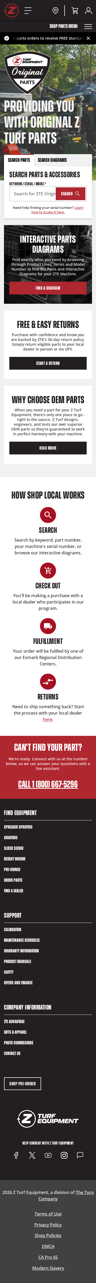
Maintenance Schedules (22, 940)
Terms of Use (48, 1214)
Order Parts (13, 880)
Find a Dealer (13, 890)
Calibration (12, 929)
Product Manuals (17, 961)
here (47, 719)
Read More (48, 448)
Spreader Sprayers (18, 827)
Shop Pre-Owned (22, 1083)
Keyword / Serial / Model (28, 184)
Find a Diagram (48, 288)
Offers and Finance (18, 982)
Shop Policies (48, 1235)
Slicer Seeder (13, 848)
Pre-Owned (12, 869)
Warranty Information (21, 950)
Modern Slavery (48, 1268)
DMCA (48, 1246)
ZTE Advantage (14, 1021)
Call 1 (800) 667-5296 (48, 784)
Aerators (11, 837)
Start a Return (48, 363)
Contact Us (12, 1053)
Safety (8, 972)
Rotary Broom (14, 859)
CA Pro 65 (48, 1257)
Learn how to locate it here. (57, 209)
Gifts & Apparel (15, 1032)
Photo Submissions (18, 1042)
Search (67, 193)
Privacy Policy (48, 1225)
